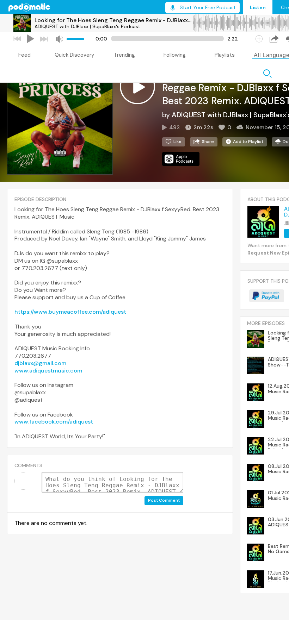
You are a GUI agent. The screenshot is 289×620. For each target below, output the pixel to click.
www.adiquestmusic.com (48, 370)
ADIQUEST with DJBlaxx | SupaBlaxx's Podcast (87, 26)
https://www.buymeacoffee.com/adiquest (70, 311)
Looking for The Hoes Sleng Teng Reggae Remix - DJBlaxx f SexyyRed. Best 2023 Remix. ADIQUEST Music (113, 20)
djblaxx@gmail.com (40, 363)
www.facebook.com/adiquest (53, 421)
